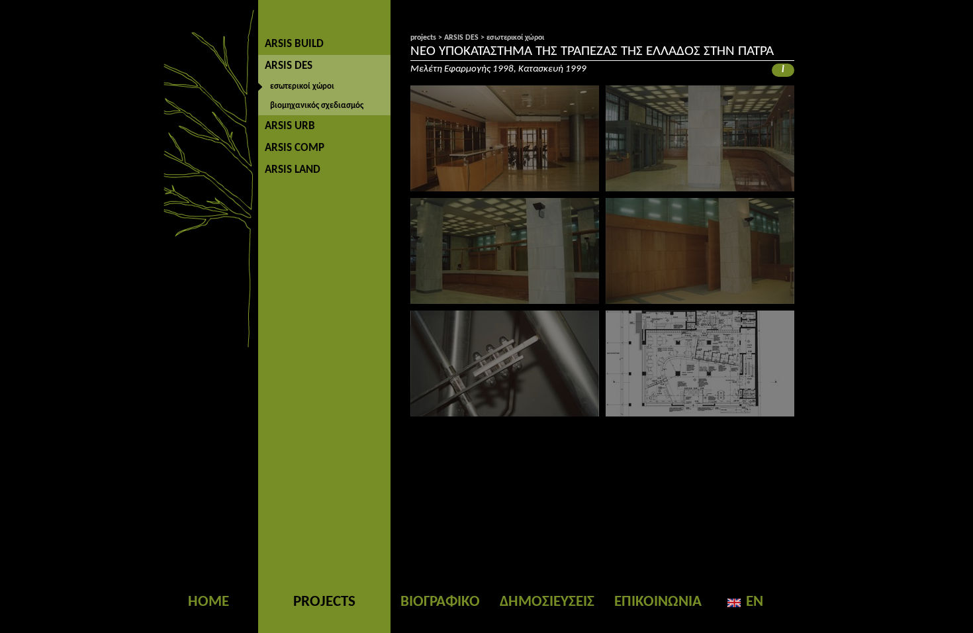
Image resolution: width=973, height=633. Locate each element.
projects (423, 38)
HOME (208, 602)
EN (754, 602)
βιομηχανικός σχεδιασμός (316, 105)
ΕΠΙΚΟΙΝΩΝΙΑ (658, 602)
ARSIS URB (290, 126)
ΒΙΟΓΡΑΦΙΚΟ (440, 602)
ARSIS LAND (292, 169)
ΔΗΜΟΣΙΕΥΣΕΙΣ (547, 602)
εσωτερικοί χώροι (302, 86)
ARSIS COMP (294, 148)
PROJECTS (324, 602)
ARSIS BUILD (294, 44)
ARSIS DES (288, 66)
